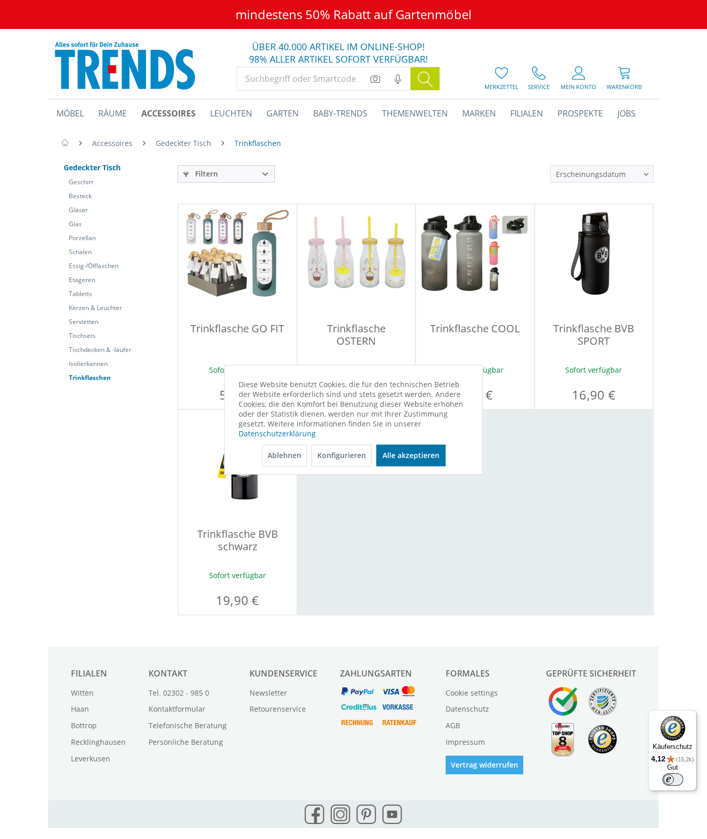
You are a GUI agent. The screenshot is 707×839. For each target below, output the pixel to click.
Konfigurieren (341, 455)
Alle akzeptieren (410, 455)
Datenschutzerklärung (277, 433)
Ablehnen (284, 455)
